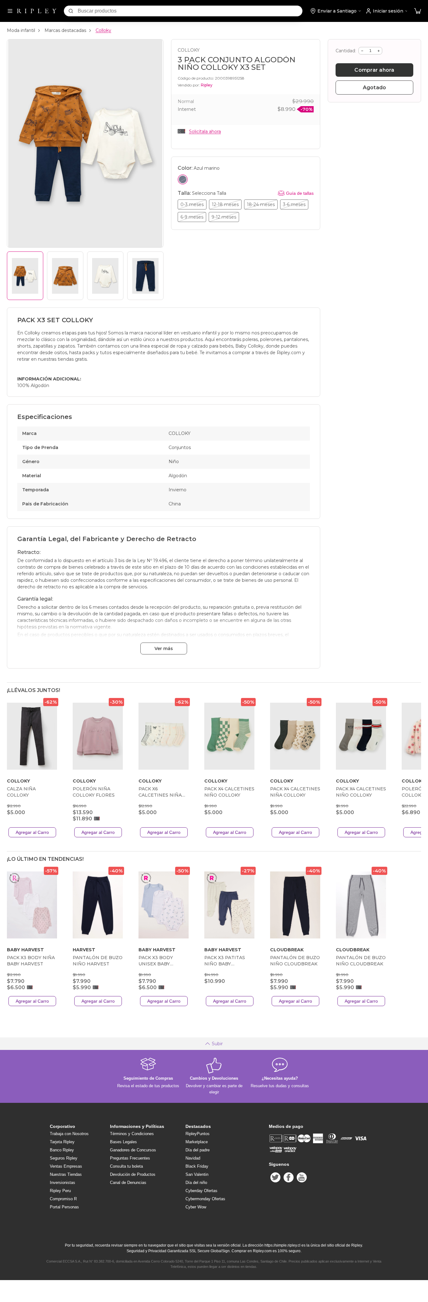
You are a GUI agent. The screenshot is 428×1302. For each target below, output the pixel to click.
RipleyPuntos (197, 1133)
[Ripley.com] (36, 11)
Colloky (103, 30)
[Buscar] (71, 11)
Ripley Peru (60, 1190)
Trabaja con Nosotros (69, 1133)
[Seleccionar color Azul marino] (183, 179)
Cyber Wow (195, 1207)
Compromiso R (63, 1198)
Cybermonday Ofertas (205, 1198)
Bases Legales (123, 1141)
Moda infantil (21, 30)
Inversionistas (62, 1182)
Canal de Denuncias (128, 1182)
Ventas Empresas (66, 1166)
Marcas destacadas (65, 30)
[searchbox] (190, 11)
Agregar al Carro (32, 832)
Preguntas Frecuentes (130, 1158)
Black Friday (196, 1166)
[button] (417, 11)
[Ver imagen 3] (105, 275)
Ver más (163, 648)
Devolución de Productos (132, 1174)
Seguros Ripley (63, 1158)
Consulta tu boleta (126, 1166)
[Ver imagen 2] (65, 275)
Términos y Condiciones (132, 1133)
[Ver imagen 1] (25, 275)
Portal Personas (64, 1207)
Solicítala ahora (205, 131)
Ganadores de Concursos (133, 1150)
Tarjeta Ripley (62, 1141)
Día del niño (196, 1182)
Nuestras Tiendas (66, 1174)
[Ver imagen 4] (145, 275)
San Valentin (196, 1174)
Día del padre (197, 1150)
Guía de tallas (300, 193)
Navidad (192, 1158)
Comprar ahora (374, 70)
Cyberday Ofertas (201, 1190)
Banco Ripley (62, 1150)
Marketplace (196, 1141)
